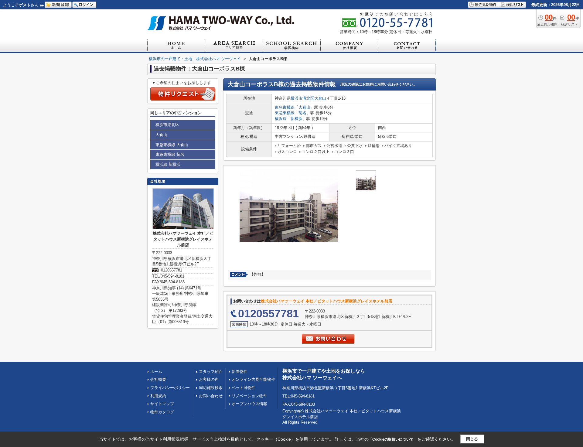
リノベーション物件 (249, 396)
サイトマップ (162, 403)
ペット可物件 (243, 387)
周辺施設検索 (211, 387)
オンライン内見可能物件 (253, 379)
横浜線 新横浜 (167, 164)
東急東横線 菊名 (169, 154)
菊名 (302, 113)
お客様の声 (209, 379)
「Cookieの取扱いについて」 (393, 439)
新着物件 (239, 371)
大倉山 (320, 98)
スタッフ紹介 (211, 371)
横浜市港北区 (302, 98)
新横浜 (296, 118)
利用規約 (158, 396)
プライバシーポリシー (170, 387)
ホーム (156, 371)
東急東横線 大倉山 (171, 144)
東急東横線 (285, 107)
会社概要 (158, 379)
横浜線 (281, 118)
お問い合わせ (211, 396)
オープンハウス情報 (249, 403)
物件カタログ (162, 412)
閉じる (472, 439)
